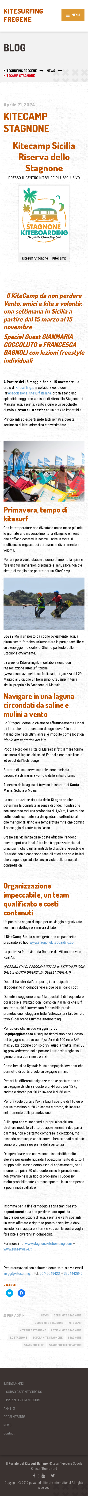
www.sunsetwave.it (18, 1249)
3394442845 (73, 1273)
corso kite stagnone (49, 1322)
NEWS (45, 1315)
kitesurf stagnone (33, 1330)
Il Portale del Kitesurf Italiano (27, 1463)
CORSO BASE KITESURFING (24, 1392)
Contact (9, 1433)
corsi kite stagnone (67, 1315)
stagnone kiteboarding (65, 1345)
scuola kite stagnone (48, 1337)
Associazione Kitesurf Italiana (29, 393)
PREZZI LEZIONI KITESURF (23, 1400)
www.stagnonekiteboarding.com (53, 942)
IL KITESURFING (14, 1383)
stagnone (74, 1337)
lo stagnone (18, 1337)
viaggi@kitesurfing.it (18, 1273)
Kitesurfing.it (24, 387)
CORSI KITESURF (15, 1416)
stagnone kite (34, 1345)
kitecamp (75, 1322)
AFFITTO (9, 1408)
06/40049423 (50, 1273)
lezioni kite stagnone (66, 1330)
